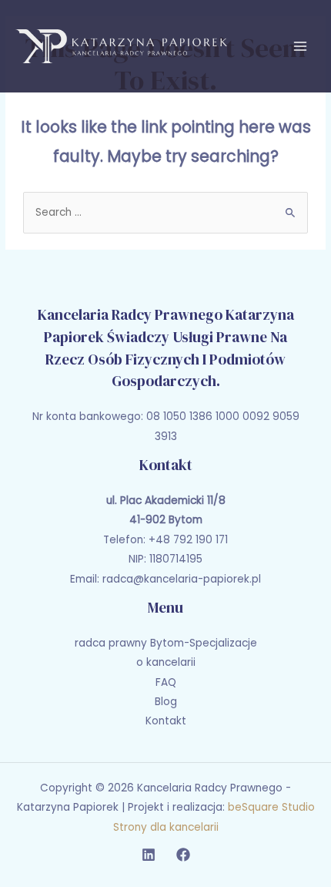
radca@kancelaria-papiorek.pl (181, 579)
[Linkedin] (148, 855)
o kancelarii (166, 662)
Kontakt (165, 721)
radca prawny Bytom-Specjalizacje (166, 643)
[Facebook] (183, 855)
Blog (166, 701)
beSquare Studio (271, 807)
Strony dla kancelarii (166, 827)
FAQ (165, 682)
